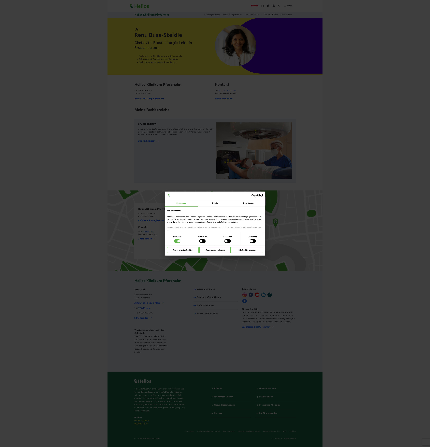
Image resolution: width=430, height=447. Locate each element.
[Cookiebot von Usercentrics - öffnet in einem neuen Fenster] (253, 195)
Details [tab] (215, 203)
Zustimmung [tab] (181, 203)
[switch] (202, 241)
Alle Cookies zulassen (247, 250)
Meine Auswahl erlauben (215, 250)
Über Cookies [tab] (248, 203)
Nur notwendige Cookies (182, 250)
